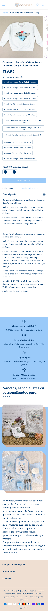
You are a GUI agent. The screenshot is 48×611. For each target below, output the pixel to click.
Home (5, 12)
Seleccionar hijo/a (12, 77)
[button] (3, 4)
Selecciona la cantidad (15, 167)
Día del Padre (26, 188)
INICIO (36, 188)
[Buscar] (37, 4)
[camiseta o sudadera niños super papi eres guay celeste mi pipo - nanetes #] (21, 37)
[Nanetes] (23, 4)
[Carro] (43, 4)
